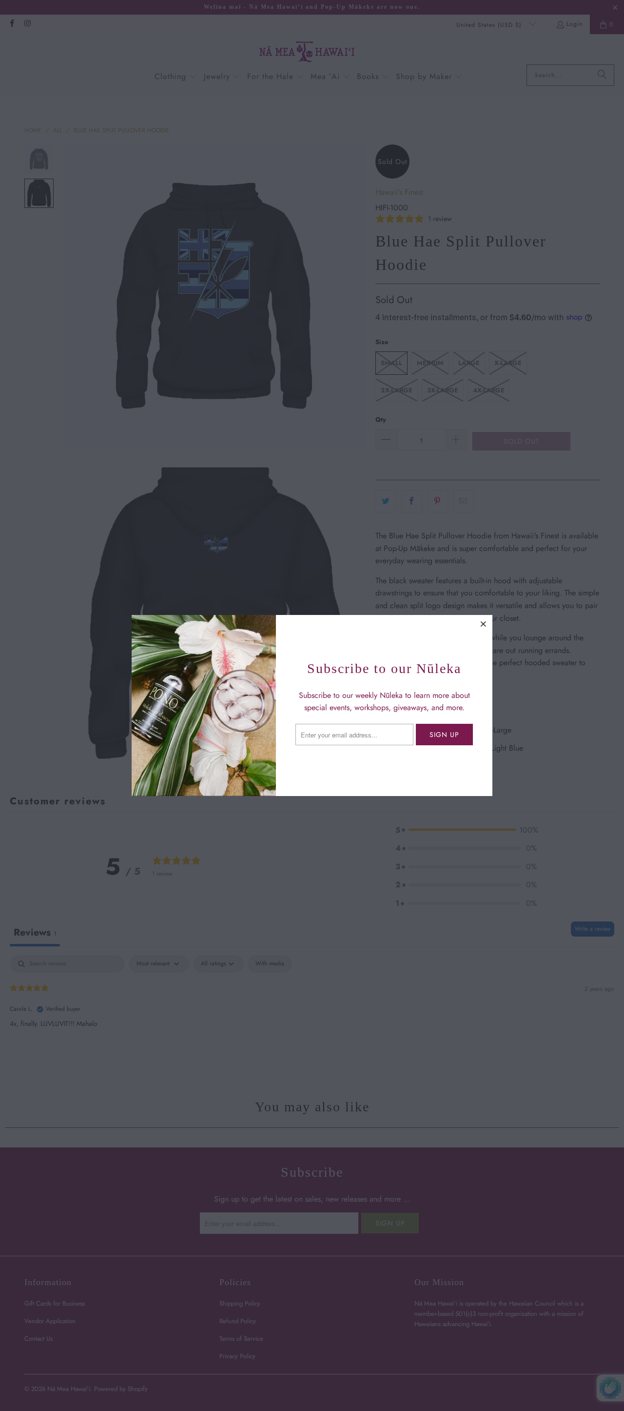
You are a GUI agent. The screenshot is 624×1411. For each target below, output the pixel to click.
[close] (483, 624)
